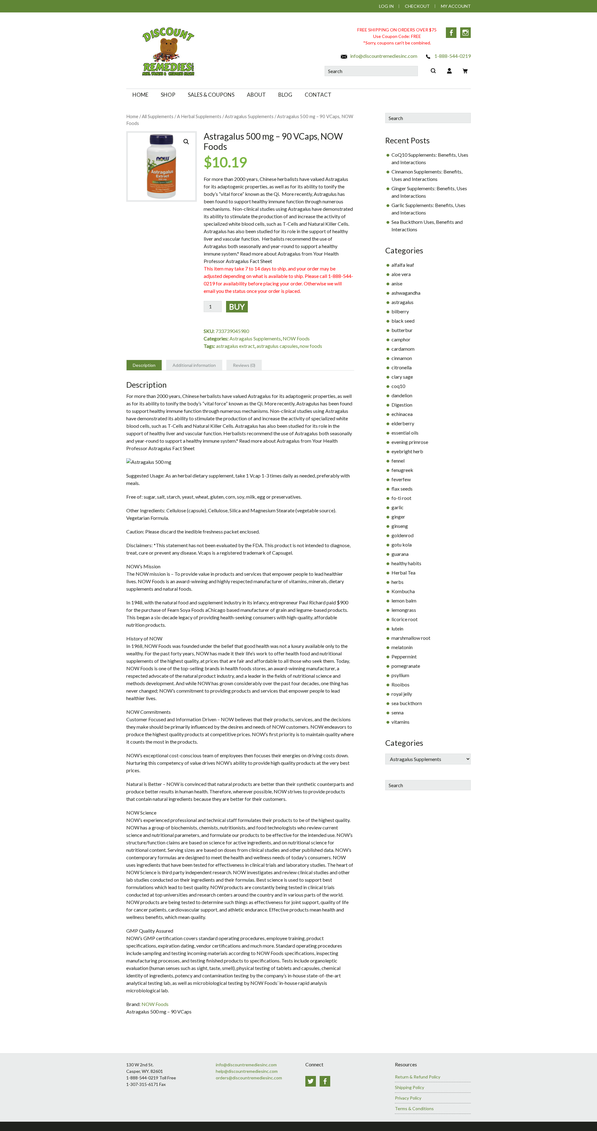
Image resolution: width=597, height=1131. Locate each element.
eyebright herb (407, 451)
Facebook (451, 32)
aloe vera (401, 274)
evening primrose (409, 442)
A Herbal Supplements (199, 116)
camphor (400, 339)
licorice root (404, 619)
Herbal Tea (403, 572)
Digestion (401, 405)
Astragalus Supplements (249, 116)
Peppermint (404, 656)
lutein (397, 628)
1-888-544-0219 (452, 56)
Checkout (417, 6)
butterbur (402, 330)
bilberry (400, 311)
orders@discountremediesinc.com (249, 1077)
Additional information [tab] (194, 365)
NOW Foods (296, 338)
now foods (311, 346)
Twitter (310, 1081)
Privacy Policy (408, 1098)
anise (396, 283)
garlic (397, 507)
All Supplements (158, 116)
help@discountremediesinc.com (247, 1071)
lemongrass (403, 610)
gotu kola (401, 544)
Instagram (465, 32)
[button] (186, 141)
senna (397, 712)
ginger (398, 516)
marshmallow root (410, 638)
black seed (402, 321)
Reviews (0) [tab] (244, 365)
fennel (398, 461)
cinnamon (401, 358)
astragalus (402, 302)
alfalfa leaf (402, 265)
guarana (400, 554)
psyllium (400, 675)
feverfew (401, 479)
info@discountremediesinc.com (383, 56)
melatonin (402, 647)
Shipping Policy (409, 1087)
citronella (401, 367)
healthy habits (406, 563)
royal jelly (401, 694)
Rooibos (400, 684)
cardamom (402, 349)
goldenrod (402, 535)
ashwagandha (405, 293)
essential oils (405, 433)
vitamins (400, 722)
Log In (386, 6)
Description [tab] (144, 365)
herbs (397, 582)
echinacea (402, 414)
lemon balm (403, 600)
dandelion (401, 395)
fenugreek (402, 470)
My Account (456, 6)
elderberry (402, 423)
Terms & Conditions (414, 1108)
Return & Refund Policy (417, 1076)
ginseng (399, 526)
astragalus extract (235, 346)
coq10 (398, 386)
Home (132, 116)
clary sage (402, 377)
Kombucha (403, 591)
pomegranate (405, 666)
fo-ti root (401, 498)
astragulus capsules (277, 346)
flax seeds (402, 489)
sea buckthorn (406, 703)
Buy (237, 306)
